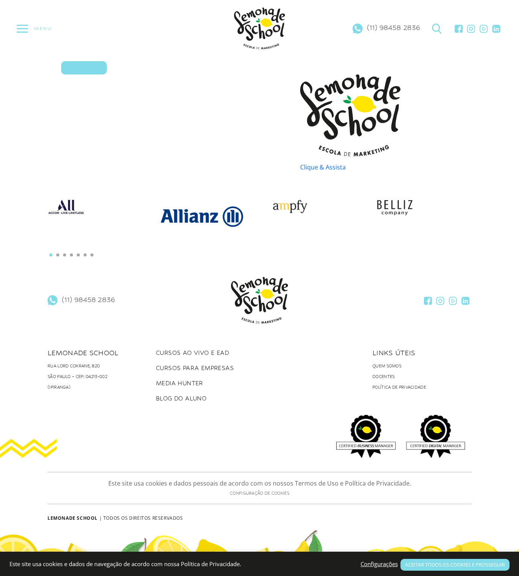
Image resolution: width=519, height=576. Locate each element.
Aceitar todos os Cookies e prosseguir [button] (455, 564)
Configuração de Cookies (259, 493)
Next (456, 224)
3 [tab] (64, 254)
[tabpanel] (100, 212)
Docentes (383, 376)
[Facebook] (459, 28)
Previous (62, 229)
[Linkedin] (496, 28)
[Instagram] (471, 28)
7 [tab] (91, 254)
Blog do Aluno (181, 398)
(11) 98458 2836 (393, 27)
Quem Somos (386, 366)
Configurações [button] (379, 563)
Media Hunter (179, 383)
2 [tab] (57, 254)
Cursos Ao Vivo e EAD (192, 352)
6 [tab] (85, 254)
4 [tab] (71, 254)
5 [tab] (78, 254)
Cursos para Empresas (195, 368)
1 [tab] (50, 254)
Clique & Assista (323, 167)
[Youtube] (484, 28)
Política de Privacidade (399, 387)
